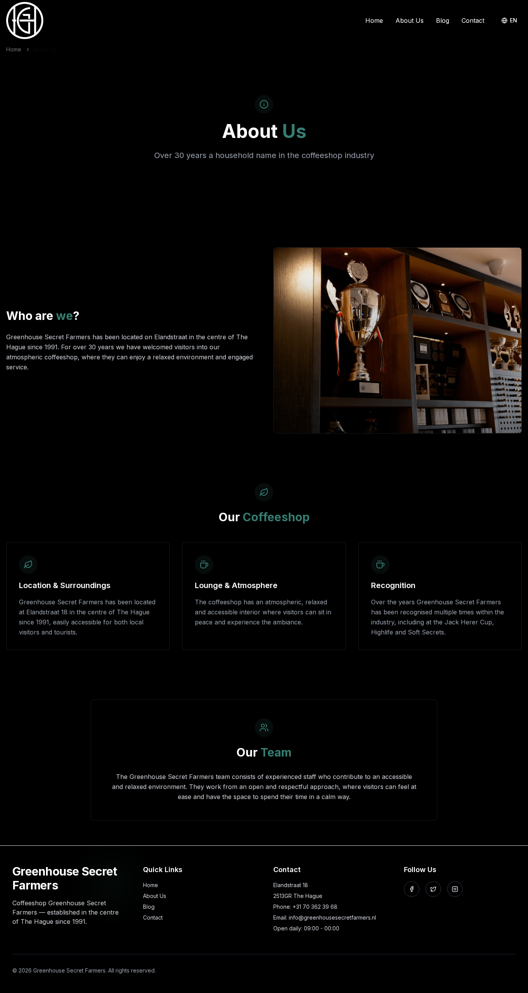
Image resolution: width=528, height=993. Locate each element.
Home (374, 20)
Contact (473, 20)
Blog (442, 20)
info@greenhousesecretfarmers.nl (332, 917)
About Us (409, 20)
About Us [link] (44, 49)
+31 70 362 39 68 (315, 906)
